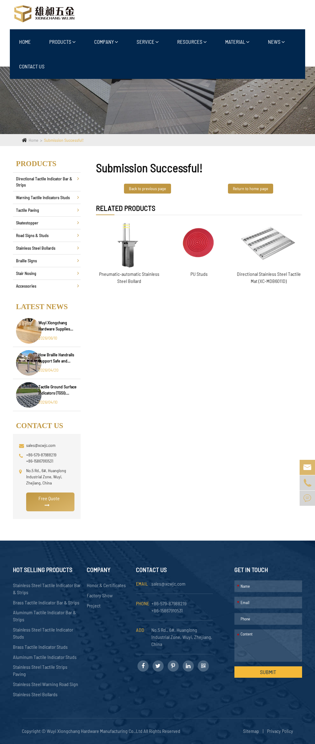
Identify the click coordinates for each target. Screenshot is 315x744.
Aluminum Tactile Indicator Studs (45, 657)
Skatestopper (27, 222)
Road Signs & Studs (32, 235)
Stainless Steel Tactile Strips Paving (40, 670)
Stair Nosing (26, 273)
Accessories (26, 285)
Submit (268, 671)
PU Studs (199, 274)
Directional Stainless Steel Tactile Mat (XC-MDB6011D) (269, 277)
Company (104, 42)
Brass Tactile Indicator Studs (40, 647)
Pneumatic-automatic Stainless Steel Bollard (129, 277)
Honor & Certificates (106, 585)
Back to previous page (147, 188)
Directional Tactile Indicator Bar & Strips (44, 181)
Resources (190, 42)
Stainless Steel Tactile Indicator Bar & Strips (47, 588)
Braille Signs (26, 260)
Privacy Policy (280, 731)
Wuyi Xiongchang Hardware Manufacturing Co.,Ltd (95, 731)
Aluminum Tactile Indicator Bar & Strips (44, 615)
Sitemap (251, 731)
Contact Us (32, 66)
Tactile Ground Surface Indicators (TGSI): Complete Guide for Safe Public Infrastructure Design (57, 390)
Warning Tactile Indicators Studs (43, 197)
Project (94, 605)
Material (235, 42)
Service (146, 42)
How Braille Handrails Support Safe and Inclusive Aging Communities (56, 358)
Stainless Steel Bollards (35, 248)
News (274, 42)
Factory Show (100, 595)
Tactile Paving (27, 210)
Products (60, 42)
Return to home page (250, 188)
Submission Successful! (64, 140)
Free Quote (49, 498)
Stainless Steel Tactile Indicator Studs (43, 633)
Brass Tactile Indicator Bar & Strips (46, 602)
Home (25, 42)
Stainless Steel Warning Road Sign (45, 684)
